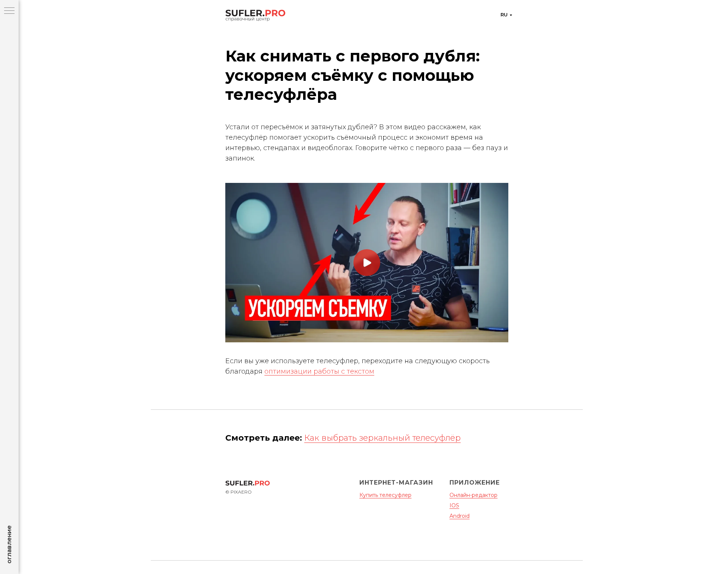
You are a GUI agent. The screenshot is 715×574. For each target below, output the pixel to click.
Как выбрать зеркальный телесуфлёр (382, 438)
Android (459, 516)
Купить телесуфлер (385, 495)
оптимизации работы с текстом (319, 371)
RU (504, 15)
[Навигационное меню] (9, 11)
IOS (454, 505)
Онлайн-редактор (473, 495)
